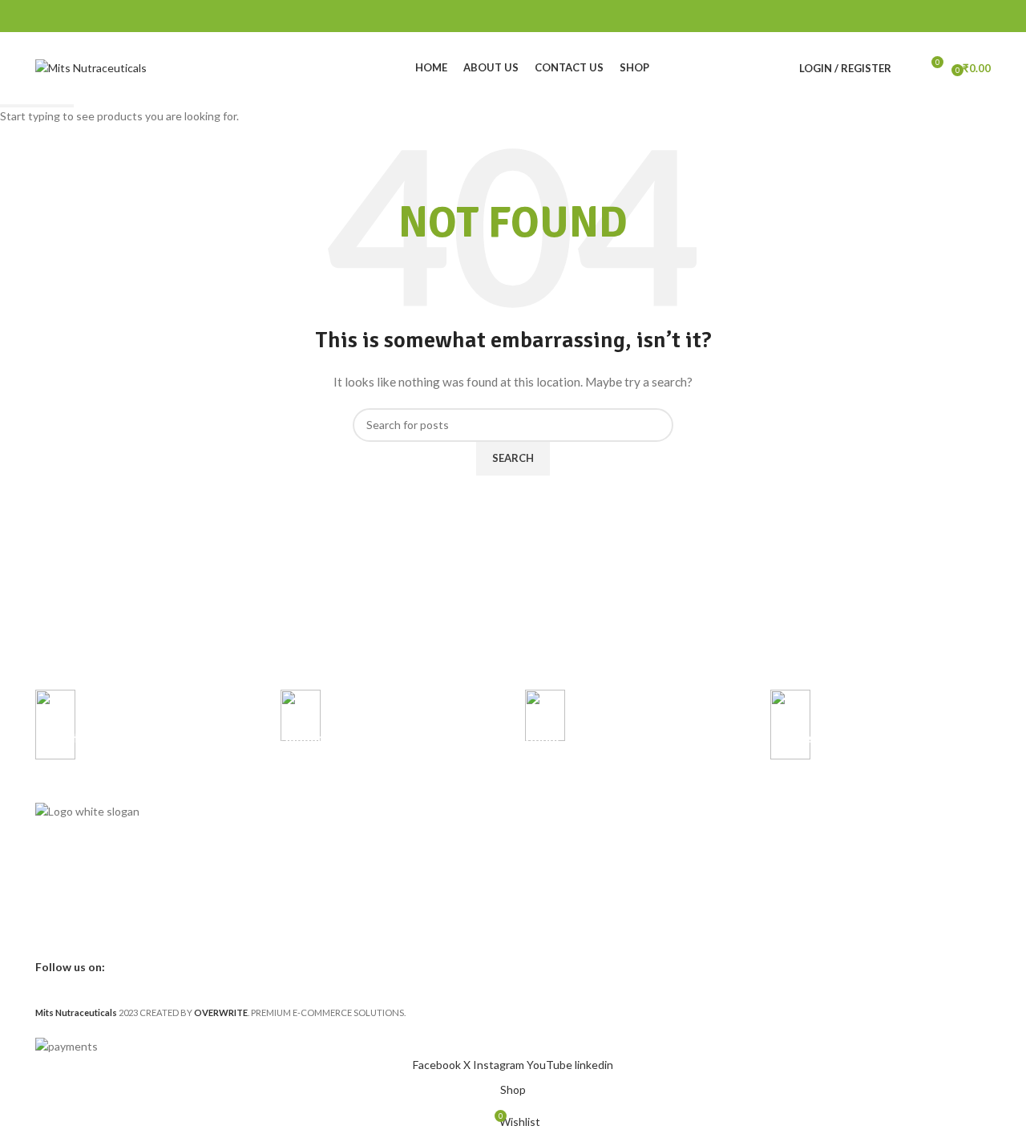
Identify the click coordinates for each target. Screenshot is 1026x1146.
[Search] (907, 68)
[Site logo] (91, 67)
